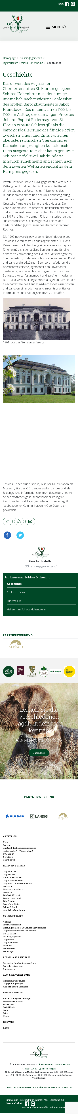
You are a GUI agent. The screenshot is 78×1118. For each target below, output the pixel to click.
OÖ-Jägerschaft (13, 915)
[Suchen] (65, 26)
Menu (57, 27)
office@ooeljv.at (48, 1068)
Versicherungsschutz (13, 889)
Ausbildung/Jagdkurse (14, 980)
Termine (7, 845)
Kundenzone (9, 969)
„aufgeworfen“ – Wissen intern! (18, 851)
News (5, 842)
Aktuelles (9, 836)
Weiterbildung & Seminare (15, 986)
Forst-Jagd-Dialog (11, 904)
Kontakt (8, 1022)
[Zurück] (8, 521)
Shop (61, 3)
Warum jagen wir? (12, 898)
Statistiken (8, 892)
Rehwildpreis (9, 859)
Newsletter (8, 856)
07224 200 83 (30, 1068)
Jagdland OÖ (9, 871)
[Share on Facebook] (8, 535)
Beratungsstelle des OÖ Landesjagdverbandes (24, 927)
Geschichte (14, 583)
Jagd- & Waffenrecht (13, 880)
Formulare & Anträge (16, 957)
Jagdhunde (39, 752)
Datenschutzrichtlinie (31, 1099)
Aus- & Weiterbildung (16, 974)
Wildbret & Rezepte (12, 895)
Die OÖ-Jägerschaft (31, 58)
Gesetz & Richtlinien (12, 877)
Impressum (12, 1099)
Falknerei (7, 945)
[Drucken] (19, 521)
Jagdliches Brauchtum (14, 910)
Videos (6, 1016)
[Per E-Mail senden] (30, 521)
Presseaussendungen (13, 1001)
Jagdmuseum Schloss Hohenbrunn (23, 63)
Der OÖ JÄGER (9, 933)
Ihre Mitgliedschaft (12, 924)
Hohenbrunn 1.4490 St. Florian (55, 1064)
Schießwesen (9, 948)
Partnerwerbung (39, 797)
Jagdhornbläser (10, 942)
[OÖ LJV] (39, 1052)
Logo (5, 1010)
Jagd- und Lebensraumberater (17, 883)
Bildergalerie (14, 601)
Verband (7, 921)
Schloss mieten (16, 592)
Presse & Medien (13, 992)
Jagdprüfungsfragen (13, 983)
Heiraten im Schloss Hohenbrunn (26, 609)
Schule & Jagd (10, 907)
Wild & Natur (9, 901)
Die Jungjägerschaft (12, 936)
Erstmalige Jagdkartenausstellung (19, 963)
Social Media (9, 1007)
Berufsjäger (8, 951)
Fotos (5, 1013)
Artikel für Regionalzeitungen (17, 998)
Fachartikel (8, 1004)
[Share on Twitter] (19, 535)
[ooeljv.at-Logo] (39, 23)
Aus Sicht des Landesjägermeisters (19, 848)
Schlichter (7, 886)
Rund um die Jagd (14, 865)
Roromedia (42, 1107)
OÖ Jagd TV (8, 853)
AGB (46, 1099)
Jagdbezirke (9, 874)
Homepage (9, 58)
